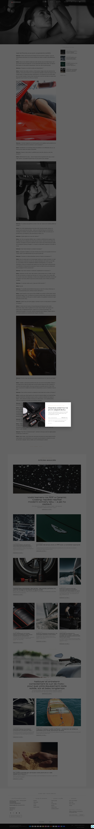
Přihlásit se (64, 417)
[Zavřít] (69, 404)
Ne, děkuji (50, 423)
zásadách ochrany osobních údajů (59, 421)
